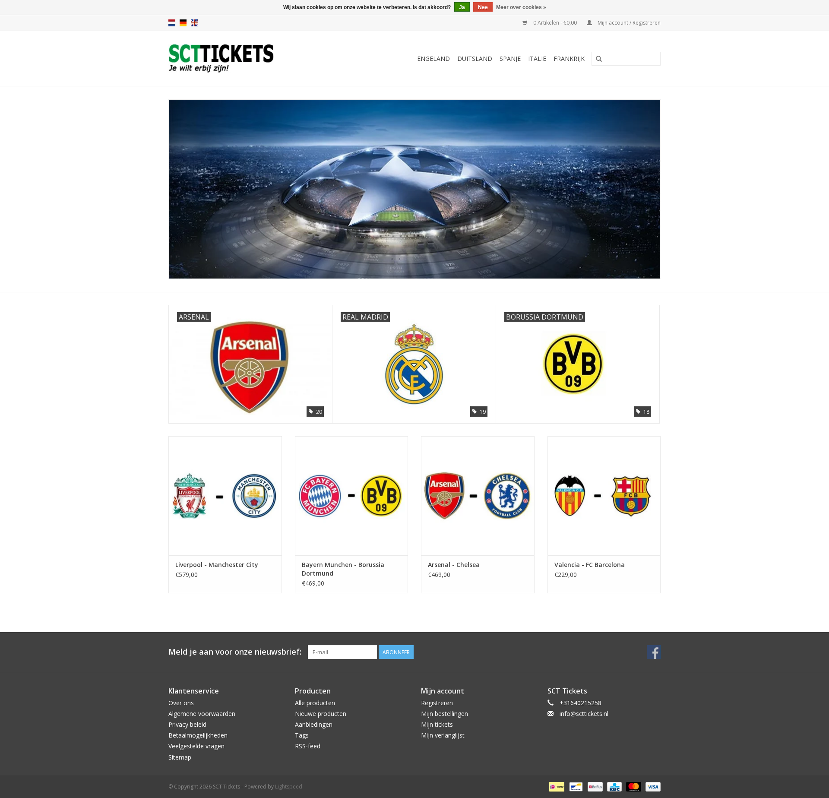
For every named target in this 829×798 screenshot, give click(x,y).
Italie (537, 58)
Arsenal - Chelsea (454, 564)
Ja (462, 7)
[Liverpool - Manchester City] (225, 495)
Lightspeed (288, 786)
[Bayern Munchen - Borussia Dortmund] (351, 495)
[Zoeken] (599, 59)
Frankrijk (569, 58)
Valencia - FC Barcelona (589, 564)
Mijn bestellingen (444, 713)
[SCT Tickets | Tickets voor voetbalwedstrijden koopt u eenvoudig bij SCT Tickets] (242, 58)
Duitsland (474, 58)
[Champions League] (414, 189)
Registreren (437, 703)
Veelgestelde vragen (196, 746)
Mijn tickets (437, 724)
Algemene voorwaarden (201, 713)
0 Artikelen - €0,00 (555, 22)
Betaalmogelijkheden (198, 735)
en (194, 22)
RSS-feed (307, 746)
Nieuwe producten (320, 713)
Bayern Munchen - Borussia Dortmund (343, 568)
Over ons (181, 703)
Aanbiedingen (313, 724)
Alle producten (315, 703)
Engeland (433, 58)
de (183, 22)
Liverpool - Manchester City (216, 564)
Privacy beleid (187, 724)
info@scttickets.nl (584, 713)
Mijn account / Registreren (628, 22)
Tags (302, 735)
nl (171, 22)
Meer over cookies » (521, 7)
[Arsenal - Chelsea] (478, 495)
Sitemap (179, 757)
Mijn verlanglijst (443, 735)
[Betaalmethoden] (555, 786)
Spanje (510, 58)
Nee (483, 7)
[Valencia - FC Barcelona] (604, 495)
